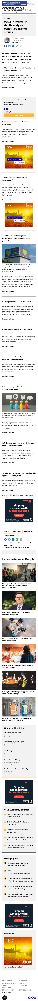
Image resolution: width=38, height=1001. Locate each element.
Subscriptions (24, 981)
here (12, 88)
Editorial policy (25, 990)
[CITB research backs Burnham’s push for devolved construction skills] (19, 706)
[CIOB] (27, 998)
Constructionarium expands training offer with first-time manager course (20, 880)
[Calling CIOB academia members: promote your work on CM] (19, 653)
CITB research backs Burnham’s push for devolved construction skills (20, 872)
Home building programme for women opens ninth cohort (18, 864)
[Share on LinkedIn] (13, 46)
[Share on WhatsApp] (17, 46)
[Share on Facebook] (5, 46)
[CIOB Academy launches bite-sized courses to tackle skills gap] (19, 627)
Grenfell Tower (10, 535)
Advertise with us (9, 983)
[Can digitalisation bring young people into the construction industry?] (19, 680)
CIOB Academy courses (16, 809)
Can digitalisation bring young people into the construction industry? (20, 895)
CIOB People (28, 531)
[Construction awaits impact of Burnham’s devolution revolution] (19, 600)
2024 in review (16, 531)
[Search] (30, 10)
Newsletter (7, 981)
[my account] (26, 10)
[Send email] (21, 46)
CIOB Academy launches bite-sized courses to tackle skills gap (20, 887)
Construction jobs (14, 728)
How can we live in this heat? (13, 967)
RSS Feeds (22, 983)
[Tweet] (9, 46)
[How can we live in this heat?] (18, 951)
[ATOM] (10, 997)
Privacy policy (8, 990)
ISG (19, 535)
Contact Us (23, 985)
